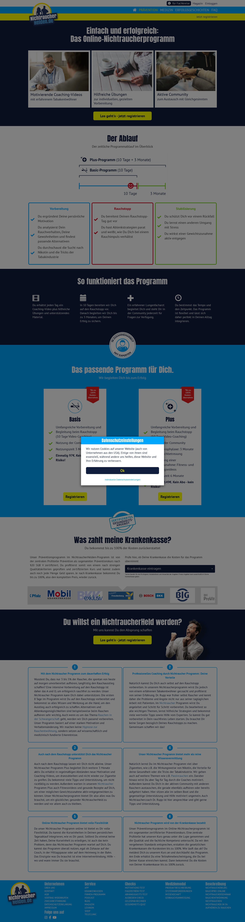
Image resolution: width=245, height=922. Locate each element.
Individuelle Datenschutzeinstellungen (122, 479)
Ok (122, 470)
